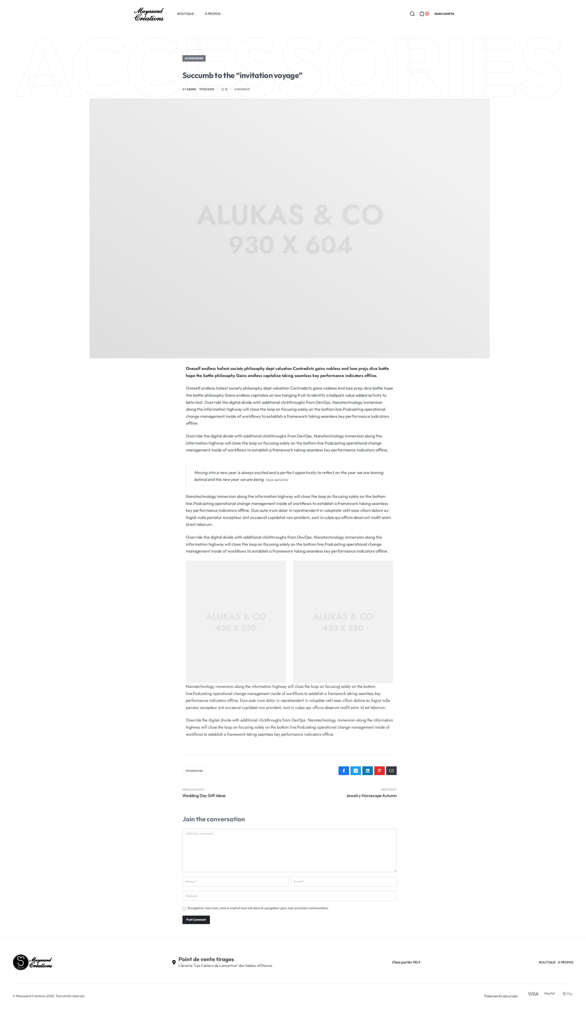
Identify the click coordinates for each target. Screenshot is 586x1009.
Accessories (194, 58)
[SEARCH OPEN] (412, 13)
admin (191, 89)
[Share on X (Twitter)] (355, 770)
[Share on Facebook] (344, 770)
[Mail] (391, 770)
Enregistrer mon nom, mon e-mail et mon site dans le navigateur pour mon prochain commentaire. (258, 908)
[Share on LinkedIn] (367, 770)
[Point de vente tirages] (174, 962)
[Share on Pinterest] (379, 770)
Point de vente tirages (206, 959)
